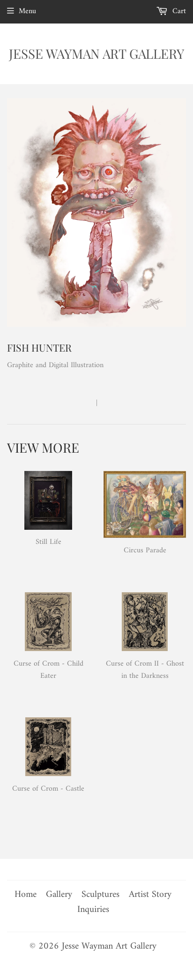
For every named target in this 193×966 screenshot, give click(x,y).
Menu (27, 11)
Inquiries (93, 910)
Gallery (59, 895)
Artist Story (150, 895)
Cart (178, 11)
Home (26, 895)
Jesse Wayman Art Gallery (96, 53)
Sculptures (100, 895)
